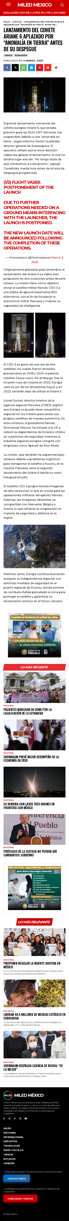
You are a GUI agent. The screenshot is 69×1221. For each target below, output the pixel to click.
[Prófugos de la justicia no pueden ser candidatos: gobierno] (34, 829)
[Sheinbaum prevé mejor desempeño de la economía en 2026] (34, 735)
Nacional (9, 706)
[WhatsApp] (23, 67)
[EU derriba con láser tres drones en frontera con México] (34, 782)
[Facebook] (7, 67)
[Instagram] (9, 1119)
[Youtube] (26, 1119)
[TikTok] (15, 1119)
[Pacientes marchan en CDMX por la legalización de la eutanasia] (34, 687)
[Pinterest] (39, 67)
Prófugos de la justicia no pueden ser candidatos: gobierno (30, 853)
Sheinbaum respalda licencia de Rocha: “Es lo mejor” (33, 1067)
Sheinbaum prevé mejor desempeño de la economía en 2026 (31, 759)
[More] (56, 67)
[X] (15, 67)
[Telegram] (31, 67)
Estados (9, 1011)
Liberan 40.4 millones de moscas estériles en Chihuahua (34, 1016)
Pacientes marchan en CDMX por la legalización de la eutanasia (28, 711)
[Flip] (47, 67)
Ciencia (17, 21)
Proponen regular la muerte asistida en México (32, 965)
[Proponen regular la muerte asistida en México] (34, 942)
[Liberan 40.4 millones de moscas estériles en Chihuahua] (34, 993)
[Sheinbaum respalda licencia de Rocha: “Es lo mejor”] (34, 1045)
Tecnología (21, 55)
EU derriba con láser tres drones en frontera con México (29, 806)
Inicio (7, 21)
